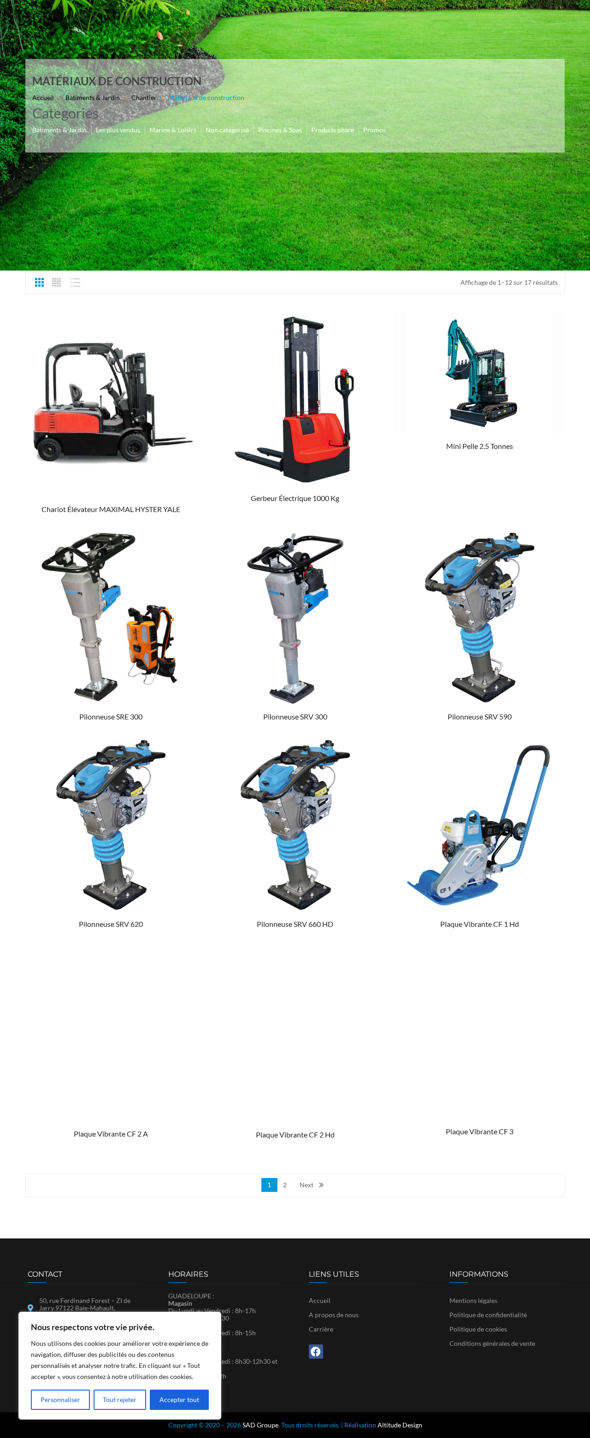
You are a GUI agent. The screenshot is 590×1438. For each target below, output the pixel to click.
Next (306, 1185)
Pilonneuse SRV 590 (480, 716)
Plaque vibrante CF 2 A (111, 1133)
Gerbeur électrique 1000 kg (295, 498)
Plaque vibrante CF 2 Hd (295, 1134)
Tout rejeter (119, 1399)
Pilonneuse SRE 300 (110, 716)
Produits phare (332, 130)
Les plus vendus (118, 130)
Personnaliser (60, 1399)
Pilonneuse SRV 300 (295, 716)
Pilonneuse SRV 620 (111, 923)
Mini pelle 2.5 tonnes (479, 446)
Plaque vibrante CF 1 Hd (479, 923)
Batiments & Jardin (92, 97)
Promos (374, 130)
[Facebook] (316, 1351)
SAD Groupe (260, 1425)
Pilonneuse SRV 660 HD (295, 923)
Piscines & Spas (280, 130)
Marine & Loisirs (172, 130)
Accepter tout (179, 1399)
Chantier (144, 97)
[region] (119, 1366)
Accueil (43, 97)
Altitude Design (400, 1425)
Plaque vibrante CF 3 (479, 1131)
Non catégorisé (227, 130)
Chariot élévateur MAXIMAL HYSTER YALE (110, 509)
